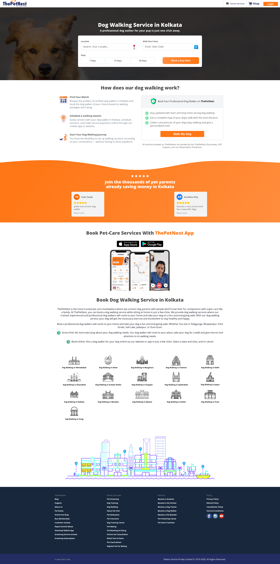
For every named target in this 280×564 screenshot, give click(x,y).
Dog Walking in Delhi (210, 367)
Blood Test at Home (115, 538)
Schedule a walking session (85, 115)
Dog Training (112, 503)
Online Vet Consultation (117, 534)
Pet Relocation (113, 515)
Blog (56, 499)
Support (58, 503)
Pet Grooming (113, 499)
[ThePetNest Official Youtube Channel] (221, 516)
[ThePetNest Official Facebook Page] (209, 516)
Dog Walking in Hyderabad (176, 384)
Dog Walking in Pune (210, 402)
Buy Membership (62, 518)
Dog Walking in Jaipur (210, 384)
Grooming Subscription (65, 538)
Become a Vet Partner (167, 503)
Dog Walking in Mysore (142, 402)
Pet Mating (111, 526)
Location (85, 41)
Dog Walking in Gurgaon (142, 384)
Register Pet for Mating (117, 546)
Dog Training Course (115, 522)
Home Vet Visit (113, 511)
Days (83, 55)
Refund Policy (212, 503)
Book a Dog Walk (180, 60)
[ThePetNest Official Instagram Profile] (215, 516)
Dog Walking (112, 507)
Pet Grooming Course (167, 518)
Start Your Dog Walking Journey (88, 134)
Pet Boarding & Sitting (116, 530)
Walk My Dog (182, 134)
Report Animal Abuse (64, 526)
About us (58, 507)
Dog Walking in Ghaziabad (74, 384)
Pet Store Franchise (166, 522)
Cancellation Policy (214, 507)
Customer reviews (62, 522)
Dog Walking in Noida (176, 402)
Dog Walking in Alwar (108, 367)
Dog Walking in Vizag (74, 419)
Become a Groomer (166, 499)
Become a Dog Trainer (167, 507)
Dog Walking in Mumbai (108, 402)
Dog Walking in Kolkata (74, 402)
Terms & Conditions (215, 511)
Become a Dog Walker (167, 511)
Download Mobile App (64, 530)
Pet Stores (59, 511)
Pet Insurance (113, 518)
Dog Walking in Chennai (176, 367)
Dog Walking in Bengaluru (142, 367)
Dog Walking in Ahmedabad (74, 367)
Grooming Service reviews (66, 534)
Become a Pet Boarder (167, 515)
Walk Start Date (150, 41)
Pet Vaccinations (114, 542)
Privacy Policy (212, 499)
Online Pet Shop (62, 515)
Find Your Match (79, 97)
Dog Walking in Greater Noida (108, 384)
